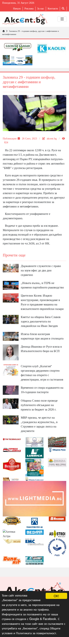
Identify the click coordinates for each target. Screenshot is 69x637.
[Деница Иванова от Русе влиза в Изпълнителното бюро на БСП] (11, 352)
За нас (40, 8)
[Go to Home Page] (3, 31)
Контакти (53, 8)
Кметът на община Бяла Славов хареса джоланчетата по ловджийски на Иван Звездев (41, 321)
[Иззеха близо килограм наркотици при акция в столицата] (11, 336)
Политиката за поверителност (36, 633)
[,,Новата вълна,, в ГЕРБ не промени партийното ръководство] (11, 285)
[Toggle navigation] (62, 19)
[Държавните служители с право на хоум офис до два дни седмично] (11, 267)
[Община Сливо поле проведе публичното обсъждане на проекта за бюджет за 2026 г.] (11, 403)
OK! (56, 596)
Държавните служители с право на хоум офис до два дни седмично (41, 270)
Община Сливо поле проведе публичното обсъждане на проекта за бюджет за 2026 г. (39, 405)
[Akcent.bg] (24, 19)
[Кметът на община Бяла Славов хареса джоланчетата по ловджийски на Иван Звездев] (11, 319)
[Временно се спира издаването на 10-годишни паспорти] (11, 389)
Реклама (28, 8)
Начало (17, 8)
